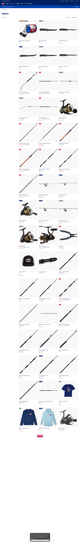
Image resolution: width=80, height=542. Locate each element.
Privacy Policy (47, 537)
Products (6, 9)
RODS (13, 3)
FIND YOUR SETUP (30, 3)
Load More (40, 436)
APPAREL (22, 3)
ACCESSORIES (17, 3)
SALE (25, 3)
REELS (10, 3)
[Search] (73, 3)
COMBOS (7, 3)
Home (3, 9)
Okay (40, 540)
